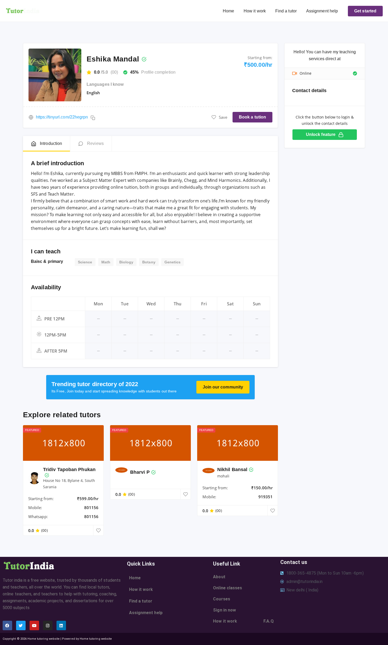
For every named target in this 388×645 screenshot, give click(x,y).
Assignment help (322, 11)
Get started (365, 11)
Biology (126, 262)
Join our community (223, 387)
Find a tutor (286, 11)
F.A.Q (268, 621)
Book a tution (252, 117)
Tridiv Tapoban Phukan (69, 469)
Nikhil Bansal (232, 469)
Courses (221, 598)
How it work (255, 11)
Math (105, 262)
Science (85, 262)
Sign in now (224, 610)
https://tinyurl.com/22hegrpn (62, 117)
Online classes (227, 587)
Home (228, 11)
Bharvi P (140, 472)
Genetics (172, 262)
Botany (148, 262)
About (219, 576)
